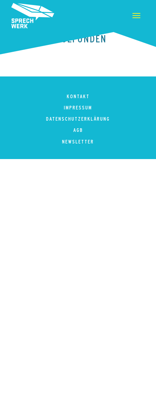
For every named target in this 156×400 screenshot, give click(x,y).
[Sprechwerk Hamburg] (32, 15)
